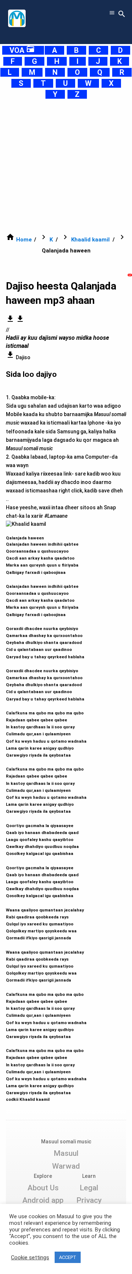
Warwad (66, 1166)
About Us (43, 1187)
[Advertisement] (66, 166)
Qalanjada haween (46, 815)
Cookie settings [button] (30, 1257)
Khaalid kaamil (90, 239)
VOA (22, 50)
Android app (42, 1200)
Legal (89, 1187)
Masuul (66, 1153)
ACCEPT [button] (67, 1257)
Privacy (89, 1200)
